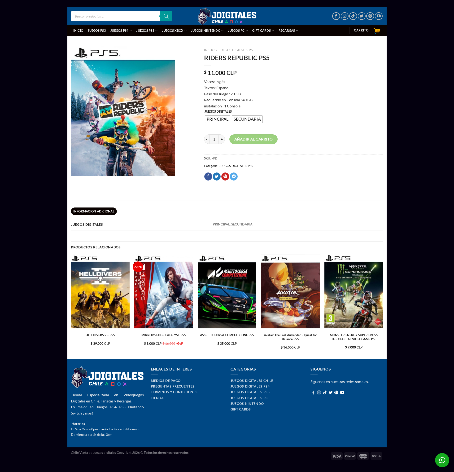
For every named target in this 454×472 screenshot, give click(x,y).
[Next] (382, 306)
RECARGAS (287, 30)
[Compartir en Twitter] (217, 176)
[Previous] (71, 306)
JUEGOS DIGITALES (218, 111)
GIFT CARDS (261, 30)
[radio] (217, 119)
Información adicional (93, 211)
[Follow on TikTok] (353, 16)
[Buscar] (166, 16)
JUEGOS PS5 (145, 30)
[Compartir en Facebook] (208, 176)
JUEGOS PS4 (119, 30)
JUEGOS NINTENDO (205, 30)
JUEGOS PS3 (97, 30)
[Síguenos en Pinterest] (370, 16)
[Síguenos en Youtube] (379, 16)
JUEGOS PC (236, 30)
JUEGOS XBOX (172, 30)
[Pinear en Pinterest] (225, 176)
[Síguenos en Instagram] (345, 16)
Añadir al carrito (253, 139)
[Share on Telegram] (234, 176)
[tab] (94, 211)
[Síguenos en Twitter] (362, 16)
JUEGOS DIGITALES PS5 (236, 50)
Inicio (78, 30)
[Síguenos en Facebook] (336, 16)
